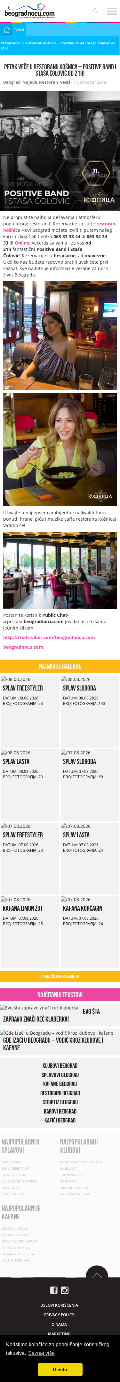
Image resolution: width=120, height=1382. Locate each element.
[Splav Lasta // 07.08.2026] (76, 826)
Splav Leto (10, 1187)
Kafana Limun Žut (23, 908)
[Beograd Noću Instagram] (64, 1290)
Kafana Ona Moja (16, 1247)
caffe (90, 224)
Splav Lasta (16, 761)
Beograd (11, 82)
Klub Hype (68, 1181)
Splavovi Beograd (60, 1074)
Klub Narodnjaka (16, 1260)
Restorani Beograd (60, 1093)
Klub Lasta (68, 1168)
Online (22, 243)
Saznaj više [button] (41, 1353)
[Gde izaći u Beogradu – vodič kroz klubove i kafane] (56, 1032)
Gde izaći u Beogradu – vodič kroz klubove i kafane (53, 1043)
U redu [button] (60, 1369)
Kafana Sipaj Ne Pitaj (18, 1253)
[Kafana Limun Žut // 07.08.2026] (15, 899)
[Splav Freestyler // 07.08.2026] (15, 826)
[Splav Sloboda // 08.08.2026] (76, 679)
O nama (59, 1324)
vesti (65, 82)
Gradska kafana (15, 1228)
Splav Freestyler (23, 688)
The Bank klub (72, 1175)
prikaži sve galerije (60, 976)
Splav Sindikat (13, 1194)
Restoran (48, 82)
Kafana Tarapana (15, 1234)
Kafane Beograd (60, 1083)
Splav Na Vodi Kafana (19, 1241)
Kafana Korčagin (82, 908)
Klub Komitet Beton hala (81, 1162)
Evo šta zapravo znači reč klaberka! (51, 1015)
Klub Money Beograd (19, 1181)
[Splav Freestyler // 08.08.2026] (15, 679)
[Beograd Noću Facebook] (54, 1290)
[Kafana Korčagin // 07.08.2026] (76, 899)
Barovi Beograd (60, 1111)
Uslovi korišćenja (59, 1305)
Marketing (59, 1333)
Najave (29, 82)
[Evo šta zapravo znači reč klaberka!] (40, 1007)
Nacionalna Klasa (75, 1194)
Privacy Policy (59, 1314)
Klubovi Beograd (60, 1065)
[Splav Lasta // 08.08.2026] (15, 752)
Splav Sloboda (79, 688)
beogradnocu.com (23, 647)
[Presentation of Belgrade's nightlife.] (30, 10)
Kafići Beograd (60, 1120)
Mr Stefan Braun (74, 1187)
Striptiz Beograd (60, 1102)
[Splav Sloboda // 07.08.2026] (76, 752)
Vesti (19, 29)
